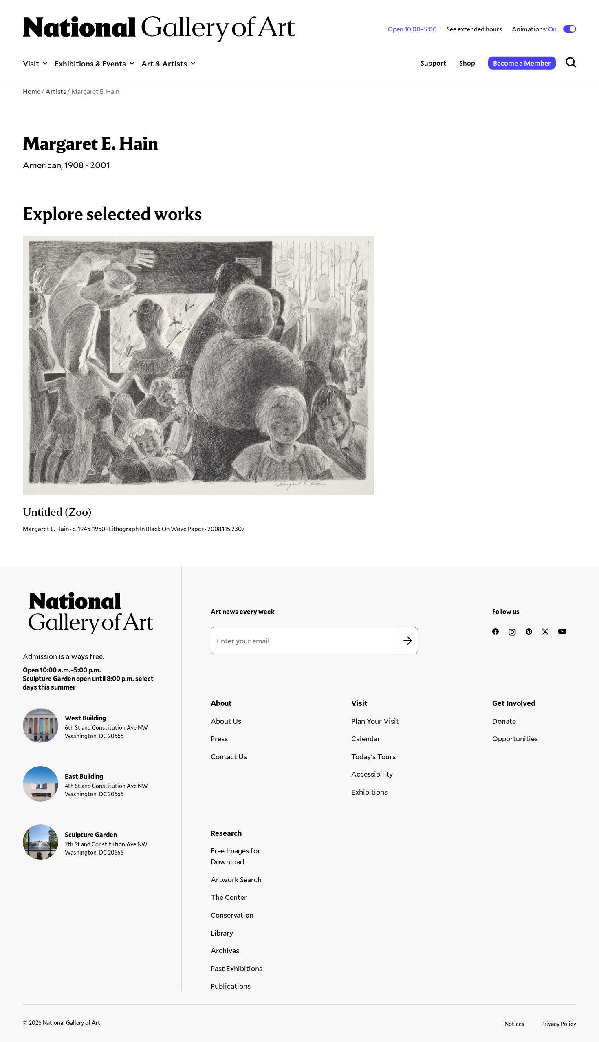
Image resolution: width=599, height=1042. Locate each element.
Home (31, 91)
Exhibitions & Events (90, 63)
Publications (231, 986)
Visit (31, 63)
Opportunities (515, 738)
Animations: (535, 29)
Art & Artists (164, 63)
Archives (225, 950)
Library (222, 933)
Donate (504, 721)
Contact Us (229, 756)
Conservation (232, 915)
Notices (514, 1024)
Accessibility (372, 774)
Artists (56, 91)
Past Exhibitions (236, 968)
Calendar (365, 738)
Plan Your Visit (375, 721)
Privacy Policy (558, 1024)
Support (433, 63)
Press (219, 738)
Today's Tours (373, 756)
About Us (226, 721)
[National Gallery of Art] (88, 610)
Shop (467, 63)
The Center (229, 897)
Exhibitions (369, 792)
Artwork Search (236, 879)
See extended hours (474, 28)
